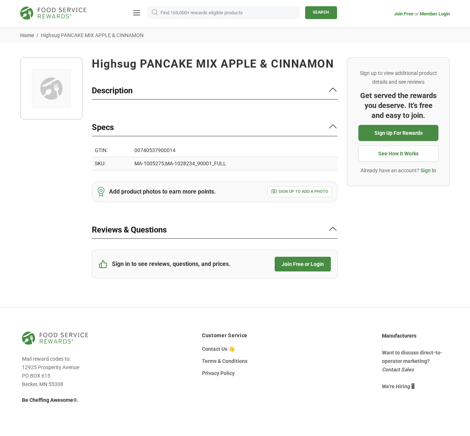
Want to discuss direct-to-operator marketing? (412, 361)
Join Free (403, 14)
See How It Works (398, 153)
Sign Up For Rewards (399, 133)
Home (27, 35)
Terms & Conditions (224, 361)
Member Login (435, 14)
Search (321, 12)
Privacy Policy (218, 373)
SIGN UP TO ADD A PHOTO (303, 191)
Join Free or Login (303, 264)
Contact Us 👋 (218, 349)
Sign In (428, 170)
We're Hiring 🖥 (398, 386)
